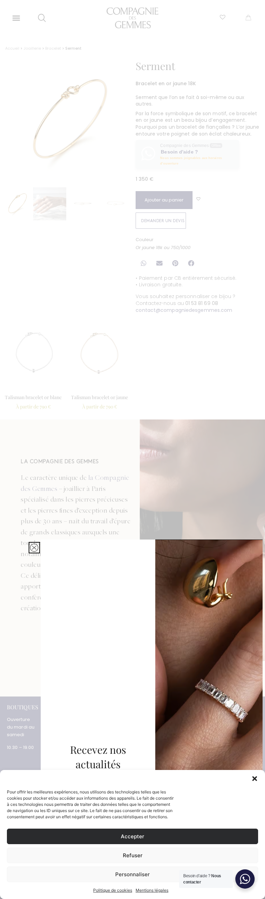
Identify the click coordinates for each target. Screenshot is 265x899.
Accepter (132, 836)
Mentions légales (152, 890)
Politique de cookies (112, 890)
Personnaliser (132, 874)
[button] (254, 778)
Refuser (133, 855)
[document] (132, 449)
